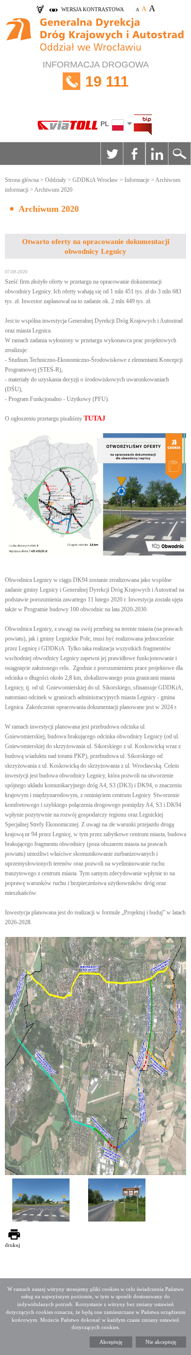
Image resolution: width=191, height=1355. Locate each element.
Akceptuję (110, 1342)
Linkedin (156, 153)
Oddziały (55, 180)
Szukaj (179, 153)
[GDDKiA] (95, 36)
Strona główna (22, 180)
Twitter (111, 153)
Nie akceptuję (160, 1342)
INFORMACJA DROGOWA (96, 74)
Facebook (134, 153)
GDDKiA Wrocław (95, 180)
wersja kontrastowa (92, 9)
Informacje (136, 180)
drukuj (12, 1245)
